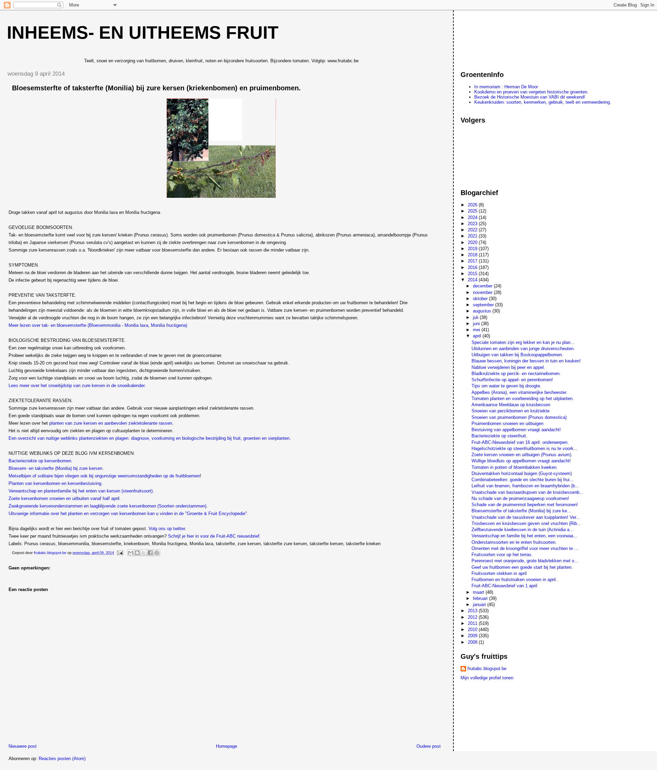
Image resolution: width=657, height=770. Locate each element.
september (484, 304)
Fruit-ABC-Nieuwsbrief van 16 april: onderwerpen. (520, 442)
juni (477, 323)
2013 (473, 610)
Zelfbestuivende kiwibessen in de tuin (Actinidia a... (523, 529)
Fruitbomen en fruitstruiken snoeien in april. (514, 579)
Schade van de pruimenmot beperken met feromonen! (525, 504)
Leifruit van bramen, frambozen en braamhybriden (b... (525, 485)
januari (480, 604)
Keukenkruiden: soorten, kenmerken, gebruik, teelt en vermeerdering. (542, 102)
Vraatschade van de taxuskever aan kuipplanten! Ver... (526, 517)
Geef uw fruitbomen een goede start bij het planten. (522, 567)
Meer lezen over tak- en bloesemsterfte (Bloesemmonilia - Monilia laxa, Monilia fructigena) (98, 325)
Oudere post (428, 746)
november (483, 292)
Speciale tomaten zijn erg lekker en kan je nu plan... (523, 342)
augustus (482, 310)
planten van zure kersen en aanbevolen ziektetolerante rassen (110, 423)
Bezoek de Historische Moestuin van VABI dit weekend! (529, 97)
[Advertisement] (491, 37)
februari (481, 598)
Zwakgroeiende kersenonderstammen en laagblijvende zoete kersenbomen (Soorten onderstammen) (107, 506)
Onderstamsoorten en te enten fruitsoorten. (514, 542)
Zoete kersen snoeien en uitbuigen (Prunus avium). (522, 454)
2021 (473, 236)
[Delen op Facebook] (150, 552)
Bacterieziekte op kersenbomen (40, 460)
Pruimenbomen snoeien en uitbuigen (507, 423)
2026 (473, 204)
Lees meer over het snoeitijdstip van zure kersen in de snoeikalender (76, 385)
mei (477, 329)
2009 (473, 635)
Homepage (226, 746)
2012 (473, 617)
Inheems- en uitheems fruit (143, 32)
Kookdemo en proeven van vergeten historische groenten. (531, 91)
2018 (473, 254)
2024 (473, 217)
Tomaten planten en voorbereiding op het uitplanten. (523, 398)
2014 (473, 279)
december (483, 285)
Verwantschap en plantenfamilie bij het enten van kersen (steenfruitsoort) (81, 490)
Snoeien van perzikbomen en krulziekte (511, 410)
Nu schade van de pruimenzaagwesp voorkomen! (520, 498)
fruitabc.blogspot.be (486, 668)
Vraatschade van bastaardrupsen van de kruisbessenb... (527, 492)
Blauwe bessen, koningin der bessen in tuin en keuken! (526, 360)
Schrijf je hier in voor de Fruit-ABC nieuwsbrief (213, 536)
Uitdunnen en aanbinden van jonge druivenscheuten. (523, 348)
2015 (473, 273)
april (477, 335)
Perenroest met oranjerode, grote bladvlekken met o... (525, 560)
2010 (473, 629)
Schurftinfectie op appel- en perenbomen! (512, 379)
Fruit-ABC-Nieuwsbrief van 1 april (504, 585)
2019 (473, 248)
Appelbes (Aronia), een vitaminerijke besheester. (519, 392)
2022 (473, 229)
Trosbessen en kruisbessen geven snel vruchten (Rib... (526, 523)
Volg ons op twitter (167, 528)
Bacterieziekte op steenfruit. (499, 435)
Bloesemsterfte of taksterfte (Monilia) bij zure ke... (521, 510)
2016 (473, 267)
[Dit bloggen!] (137, 552)
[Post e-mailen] (119, 553)
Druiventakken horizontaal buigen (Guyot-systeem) (522, 473)
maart (479, 592)
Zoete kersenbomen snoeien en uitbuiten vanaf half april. (65, 498)
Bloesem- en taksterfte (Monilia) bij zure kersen (55, 468)
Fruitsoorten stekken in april (499, 573)
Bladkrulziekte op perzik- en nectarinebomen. (516, 373)
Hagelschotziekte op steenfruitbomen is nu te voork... (525, 448)
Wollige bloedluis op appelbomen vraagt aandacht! (521, 460)
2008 (473, 642)
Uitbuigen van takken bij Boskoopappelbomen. (517, 354)
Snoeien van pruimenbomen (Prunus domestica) (519, 417)
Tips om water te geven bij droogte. (506, 385)
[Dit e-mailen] (130, 552)
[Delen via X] (143, 552)
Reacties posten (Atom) (62, 758)
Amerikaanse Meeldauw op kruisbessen (511, 404)
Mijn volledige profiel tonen (487, 677)
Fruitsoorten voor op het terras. (502, 554)
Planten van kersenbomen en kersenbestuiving (55, 483)
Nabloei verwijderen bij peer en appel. (508, 367)
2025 (473, 211)
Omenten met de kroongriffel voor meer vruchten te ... (525, 548)
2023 (473, 223)
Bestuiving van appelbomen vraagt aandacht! (516, 429)
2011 (473, 623)
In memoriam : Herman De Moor (506, 86)
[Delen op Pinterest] (156, 552)
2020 (473, 242)
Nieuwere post (23, 746)
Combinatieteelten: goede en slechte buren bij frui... (523, 479)
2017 (473, 261)
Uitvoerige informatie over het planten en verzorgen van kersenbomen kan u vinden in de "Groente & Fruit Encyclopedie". (128, 513)
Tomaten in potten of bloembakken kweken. (515, 467)
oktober (481, 298)
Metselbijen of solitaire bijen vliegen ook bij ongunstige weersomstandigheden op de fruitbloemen (104, 475)
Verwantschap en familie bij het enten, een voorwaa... (524, 535)
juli (476, 317)
